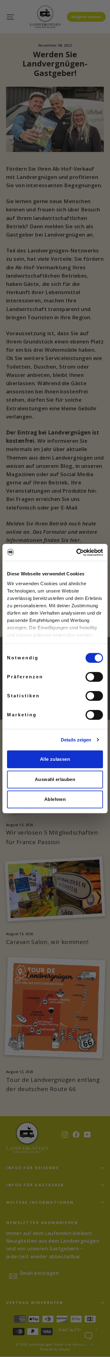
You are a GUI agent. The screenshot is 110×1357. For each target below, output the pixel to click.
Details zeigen (76, 739)
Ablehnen (55, 799)
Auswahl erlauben (55, 779)
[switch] (94, 677)
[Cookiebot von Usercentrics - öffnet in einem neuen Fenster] (77, 552)
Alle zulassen (55, 759)
